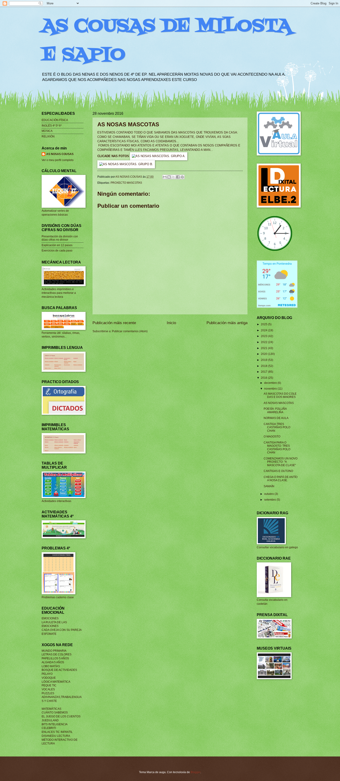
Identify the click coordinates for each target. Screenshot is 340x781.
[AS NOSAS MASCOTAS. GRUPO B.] (126, 164)
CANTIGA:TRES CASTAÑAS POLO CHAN (277, 427)
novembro (271, 388)
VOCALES (48, 689)
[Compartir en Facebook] (178, 177)
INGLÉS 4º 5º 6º (52, 125)
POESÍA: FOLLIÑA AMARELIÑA (275, 410)
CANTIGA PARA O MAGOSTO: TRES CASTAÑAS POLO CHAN (277, 447)
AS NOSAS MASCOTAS (279, 403)
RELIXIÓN (48, 136)
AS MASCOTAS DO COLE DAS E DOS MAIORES (280, 395)
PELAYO (47, 674)
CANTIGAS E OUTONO (278, 471)
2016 (264, 377)
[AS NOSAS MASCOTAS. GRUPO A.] (158, 156)
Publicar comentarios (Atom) (130, 331)
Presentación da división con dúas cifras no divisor (60, 238)
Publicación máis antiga (227, 323)
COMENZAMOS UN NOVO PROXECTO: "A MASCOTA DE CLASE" (280, 462)
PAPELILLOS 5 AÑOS (55, 658)
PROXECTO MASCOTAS (126, 182)
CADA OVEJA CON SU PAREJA (62, 630)
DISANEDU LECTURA (56, 736)
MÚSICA (47, 131)
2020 (264, 354)
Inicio (171, 323)
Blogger (195, 772)
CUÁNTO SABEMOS (55, 712)
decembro (271, 382)
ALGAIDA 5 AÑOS (53, 662)
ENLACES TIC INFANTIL (57, 732)
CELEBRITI (49, 728)
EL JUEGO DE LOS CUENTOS (61, 716)
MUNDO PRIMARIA (54, 650)
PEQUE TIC (49, 685)
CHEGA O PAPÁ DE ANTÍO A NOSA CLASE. (280, 478)
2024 (264, 330)
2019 (264, 360)
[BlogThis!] (169, 177)
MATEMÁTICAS (51, 708)
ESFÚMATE (49, 633)
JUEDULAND (50, 720)
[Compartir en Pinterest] (182, 177)
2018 (264, 366)
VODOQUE (49, 677)
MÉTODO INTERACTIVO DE (59, 739)
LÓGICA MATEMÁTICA (56, 681)
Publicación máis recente (114, 323)
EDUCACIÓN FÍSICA (55, 120)
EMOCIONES (50, 618)
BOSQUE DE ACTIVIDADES (59, 670)
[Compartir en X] (173, 177)
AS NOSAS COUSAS (60, 154)
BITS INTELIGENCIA (55, 724)
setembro (270, 499)
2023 (264, 336)
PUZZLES (48, 693)
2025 (264, 324)
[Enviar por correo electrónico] (164, 177)
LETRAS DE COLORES (56, 654)
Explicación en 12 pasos (57, 245)
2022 (264, 342)
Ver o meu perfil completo (58, 160)
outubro (269, 494)
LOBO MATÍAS (51, 666)
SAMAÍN (269, 486)
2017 (264, 371)
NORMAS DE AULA (276, 418)
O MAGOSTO (272, 436)
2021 (264, 348)
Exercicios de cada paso (57, 250)
